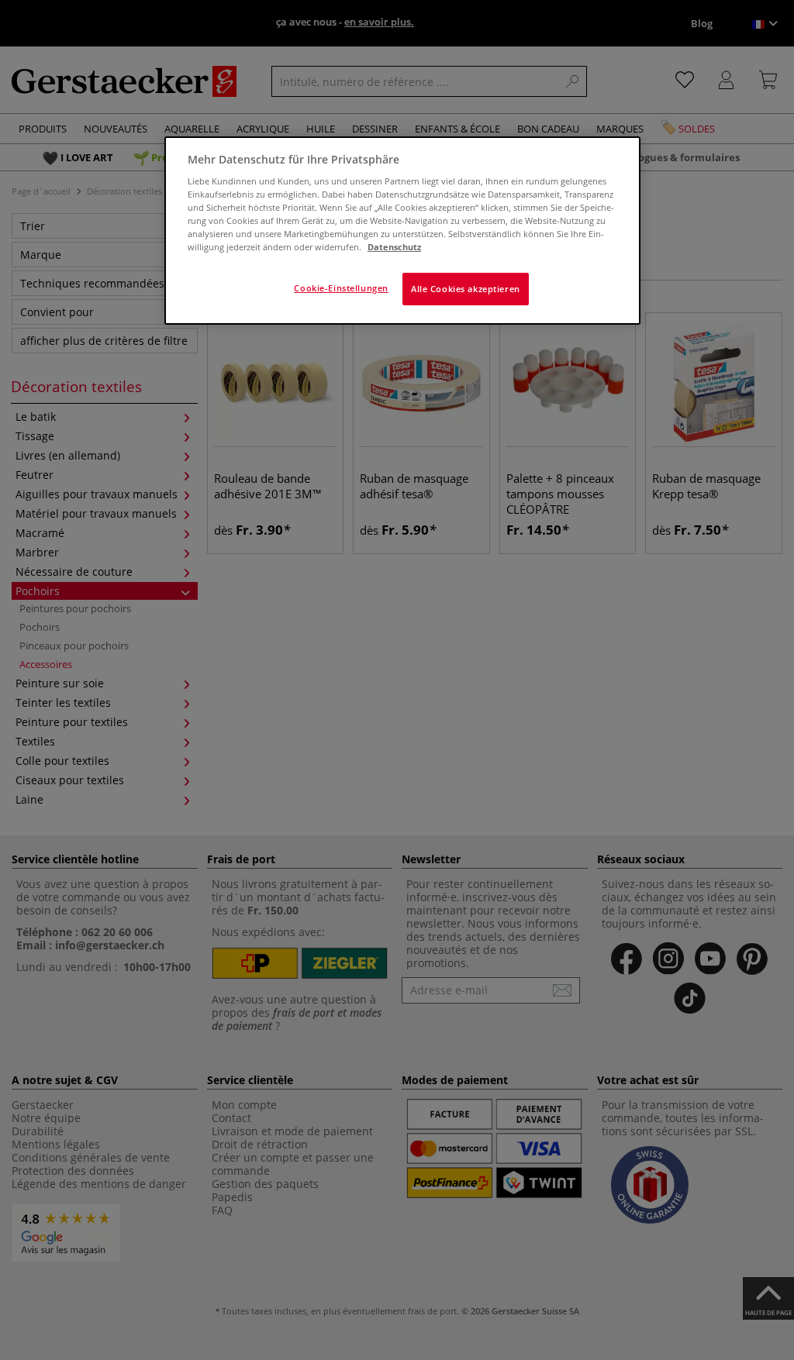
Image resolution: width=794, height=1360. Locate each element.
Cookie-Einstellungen (341, 288)
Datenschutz (394, 247)
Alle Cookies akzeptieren (465, 288)
